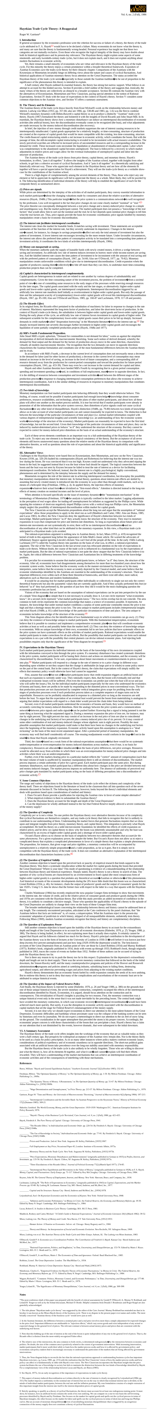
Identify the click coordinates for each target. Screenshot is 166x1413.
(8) (71, 853)
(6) (30, 662)
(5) (104, 641)
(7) (39, 774)
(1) (52, 45)
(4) (86, 613)
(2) (141, 202)
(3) (138, 321)
